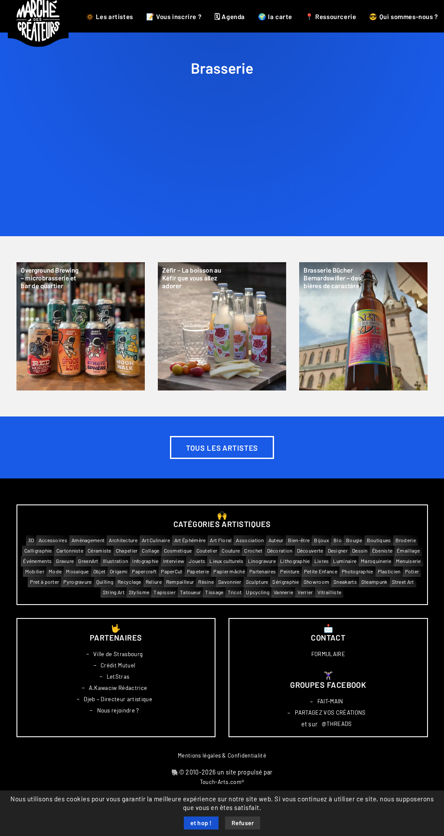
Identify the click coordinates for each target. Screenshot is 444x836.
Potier (412, 571)
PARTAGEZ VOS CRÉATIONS (330, 712)
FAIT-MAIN (330, 701)
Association (250, 540)
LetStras (118, 676)
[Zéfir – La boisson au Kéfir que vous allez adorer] (222, 326)
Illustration (115, 561)
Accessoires (53, 540)
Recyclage (129, 582)
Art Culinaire (156, 540)
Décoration (280, 550)
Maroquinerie (376, 561)
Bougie (354, 540)
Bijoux (321, 540)
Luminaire (344, 561)
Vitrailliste (329, 592)
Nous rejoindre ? (118, 710)
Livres (321, 561)
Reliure (154, 582)
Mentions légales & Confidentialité (222, 755)
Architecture (123, 540)
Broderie (405, 540)
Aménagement (88, 540)
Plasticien (389, 571)
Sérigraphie (285, 582)
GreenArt (88, 561)
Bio (337, 540)
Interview (174, 561)
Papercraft (144, 571)
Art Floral (221, 540)
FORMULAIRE (328, 654)
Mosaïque (77, 571)
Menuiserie (408, 561)
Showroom (316, 582)
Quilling (104, 582)
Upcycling (257, 592)
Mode (55, 571)
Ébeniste (382, 550)
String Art (113, 592)
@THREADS (337, 724)
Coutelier (207, 550)
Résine (206, 582)
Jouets (197, 561)
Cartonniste (69, 550)
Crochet (253, 550)
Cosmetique (178, 550)
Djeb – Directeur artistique (118, 699)
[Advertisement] (222, 171)
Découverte (310, 550)
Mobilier (34, 571)
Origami (118, 571)
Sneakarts (345, 582)
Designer (338, 550)
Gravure (65, 561)
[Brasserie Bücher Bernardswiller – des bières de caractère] (363, 326)
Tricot (235, 592)
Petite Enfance (320, 571)
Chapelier (127, 550)
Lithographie (295, 561)
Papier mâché (229, 571)
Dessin (360, 550)
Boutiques (379, 540)
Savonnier (230, 582)
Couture (231, 550)
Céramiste (99, 550)
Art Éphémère (190, 540)
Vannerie (283, 592)
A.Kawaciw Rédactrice (118, 688)
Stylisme (139, 592)
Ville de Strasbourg (118, 654)
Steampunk (374, 582)
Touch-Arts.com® (222, 782)
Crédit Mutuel (118, 665)
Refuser (243, 823)
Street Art (403, 582)
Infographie (145, 561)
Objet (99, 571)
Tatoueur (190, 592)
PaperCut (171, 571)
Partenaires (262, 571)
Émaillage (408, 550)
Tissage (214, 592)
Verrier (305, 592)
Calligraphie (38, 550)
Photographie (357, 571)
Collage (150, 550)
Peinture (289, 571)
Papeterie (198, 571)
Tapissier (164, 592)
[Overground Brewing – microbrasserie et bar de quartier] (80, 326)
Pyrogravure (77, 582)
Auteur (276, 540)
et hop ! (201, 823)
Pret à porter (44, 582)
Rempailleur (180, 582)
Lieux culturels (226, 561)
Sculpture (257, 582)
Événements (37, 561)
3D (31, 540)
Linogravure (262, 561)
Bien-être (299, 540)
